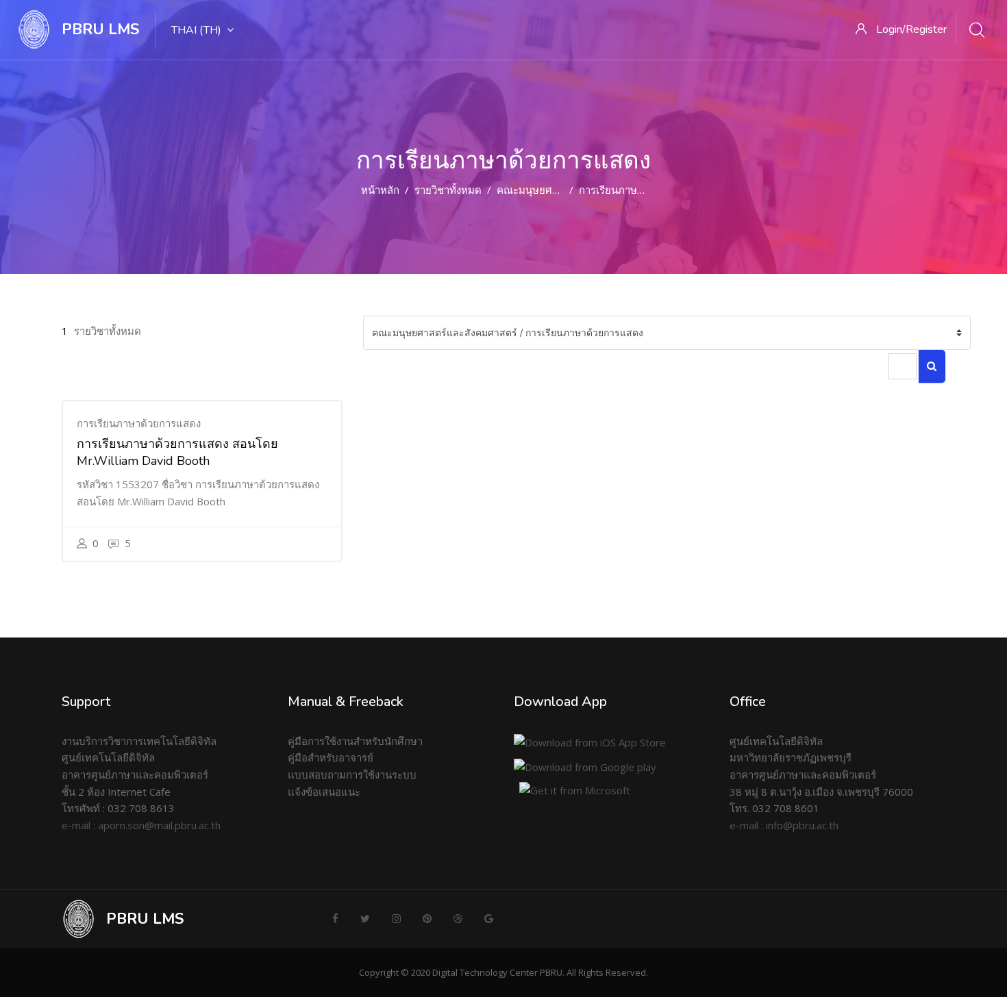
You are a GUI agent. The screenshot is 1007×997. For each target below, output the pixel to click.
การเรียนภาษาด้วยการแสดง (641, 190)
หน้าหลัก (380, 190)
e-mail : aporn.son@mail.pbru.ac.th (141, 825)
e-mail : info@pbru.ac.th (784, 825)
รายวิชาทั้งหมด (448, 190)
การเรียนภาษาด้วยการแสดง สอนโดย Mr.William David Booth (177, 453)
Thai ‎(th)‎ (196, 30)
